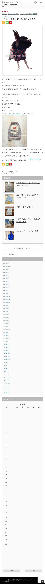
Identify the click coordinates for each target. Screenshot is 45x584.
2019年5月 (7, 338)
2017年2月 (7, 380)
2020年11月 (7, 299)
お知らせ (4, 14)
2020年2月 (7, 323)
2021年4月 (7, 284)
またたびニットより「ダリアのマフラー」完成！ (11, 172)
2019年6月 (7, 335)
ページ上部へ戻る (42, 581)
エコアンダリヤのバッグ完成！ (28, 231)
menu (40, 2)
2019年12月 (7, 329)
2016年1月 (7, 389)
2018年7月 (7, 368)
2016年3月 (7, 383)
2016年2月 (7, 386)
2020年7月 (7, 311)
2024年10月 (7, 266)
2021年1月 (7, 293)
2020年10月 (7, 302)
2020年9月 (7, 305)
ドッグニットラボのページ (14, 114)
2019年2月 (7, 347)
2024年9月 (7, 269)
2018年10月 (7, 359)
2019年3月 (7, 344)
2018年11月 (7, 356)
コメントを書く (6, 16)
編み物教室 (33, 14)
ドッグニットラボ (25, 14)
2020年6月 (7, 314)
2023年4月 (7, 275)
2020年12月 (7, 296)
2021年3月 (7, 287)
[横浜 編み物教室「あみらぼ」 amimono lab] (11, 4)
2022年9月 (7, 278)
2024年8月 (7, 272)
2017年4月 (7, 374)
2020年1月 (7, 326)
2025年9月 (7, 263)
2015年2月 (7, 392)
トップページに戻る (8, 254)
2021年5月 (7, 281)
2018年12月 (7, 353)
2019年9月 (7, 332)
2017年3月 (7, 377)
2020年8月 (7, 308)
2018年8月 (7, 365)
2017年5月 (7, 371)
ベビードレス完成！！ (24, 207)
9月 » (33, 570)
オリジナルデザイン (13, 14)
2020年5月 (7, 317)
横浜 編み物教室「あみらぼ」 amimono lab (19, 580)
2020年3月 (7, 320)
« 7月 (11, 570)
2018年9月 (7, 362)
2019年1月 (7, 350)
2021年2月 (7, 290)
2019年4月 (7, 341)
